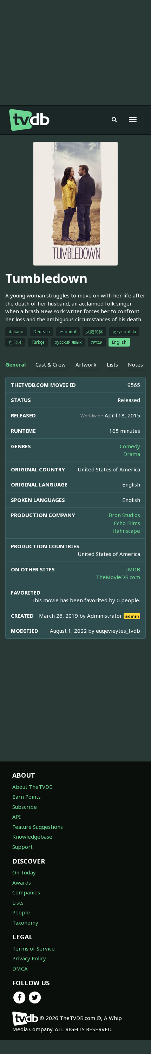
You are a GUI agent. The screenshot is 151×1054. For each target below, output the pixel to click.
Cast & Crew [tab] (50, 364)
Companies (26, 892)
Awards (21, 882)
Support (22, 846)
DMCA (20, 968)
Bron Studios (124, 514)
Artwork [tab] (86, 364)
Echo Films (127, 522)
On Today (24, 872)
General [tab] (15, 364)
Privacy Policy (29, 958)
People (21, 912)
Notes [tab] (135, 364)
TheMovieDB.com (118, 576)
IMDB (133, 569)
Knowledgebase (32, 836)
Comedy (130, 446)
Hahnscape (126, 530)
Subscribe (24, 806)
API (16, 816)
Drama (131, 453)
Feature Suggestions (37, 826)
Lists (18, 902)
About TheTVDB (32, 786)
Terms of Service (33, 948)
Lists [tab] (112, 364)
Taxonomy (25, 922)
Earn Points (26, 796)
